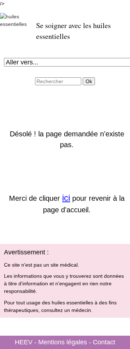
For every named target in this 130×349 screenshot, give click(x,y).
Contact (104, 342)
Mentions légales (62, 342)
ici (66, 198)
